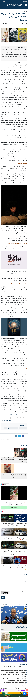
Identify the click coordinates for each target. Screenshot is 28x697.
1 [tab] (6, 604)
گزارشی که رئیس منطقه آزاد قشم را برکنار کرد (17, 680)
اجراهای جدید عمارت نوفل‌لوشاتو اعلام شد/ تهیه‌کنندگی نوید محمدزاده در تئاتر (21, 460)
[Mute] (5, 499)
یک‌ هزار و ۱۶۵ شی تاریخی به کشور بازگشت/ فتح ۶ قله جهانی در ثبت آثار (13, 667)
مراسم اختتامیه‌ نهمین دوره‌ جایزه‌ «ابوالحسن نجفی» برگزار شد (13, 686)
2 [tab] (5, 604)
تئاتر (5, 428)
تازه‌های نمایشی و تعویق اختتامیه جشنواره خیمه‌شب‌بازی (7, 458)
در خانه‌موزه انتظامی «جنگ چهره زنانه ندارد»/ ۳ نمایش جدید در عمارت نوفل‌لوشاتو (14, 17)
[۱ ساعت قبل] (14, 615)
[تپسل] (2, 484)
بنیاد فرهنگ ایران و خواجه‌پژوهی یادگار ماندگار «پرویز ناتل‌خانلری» (15, 683)
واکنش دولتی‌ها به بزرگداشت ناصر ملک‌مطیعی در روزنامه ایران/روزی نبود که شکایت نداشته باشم (13, 675)
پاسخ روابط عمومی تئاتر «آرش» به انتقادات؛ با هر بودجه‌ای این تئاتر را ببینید (13, 688)
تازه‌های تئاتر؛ (24, 11)
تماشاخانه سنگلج (22, 428)
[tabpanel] (14, 618)
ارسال (3, 597)
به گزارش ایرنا (24, 63)
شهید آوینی (10, 428)
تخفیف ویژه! (14, 508)
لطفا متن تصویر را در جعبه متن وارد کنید (19, 592)
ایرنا (15, 4)
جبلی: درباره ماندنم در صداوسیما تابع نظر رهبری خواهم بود (14, 678)
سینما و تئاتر (12, 415)
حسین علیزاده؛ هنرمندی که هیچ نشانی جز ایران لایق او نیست (13, 670)
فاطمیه (16, 428)
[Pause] (3, 499)
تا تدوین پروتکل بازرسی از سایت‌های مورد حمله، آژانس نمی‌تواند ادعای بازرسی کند (16, 626)
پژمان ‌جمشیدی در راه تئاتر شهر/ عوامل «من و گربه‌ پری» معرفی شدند (7, 475)
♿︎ (25, 693)
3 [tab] (3, 604)
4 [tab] (1, 604)
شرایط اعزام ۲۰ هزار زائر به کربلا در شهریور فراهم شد (16, 672)
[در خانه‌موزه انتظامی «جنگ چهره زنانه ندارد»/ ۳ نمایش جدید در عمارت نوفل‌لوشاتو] (14, 35)
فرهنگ (17, 415)
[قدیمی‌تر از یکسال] (20, 452)
